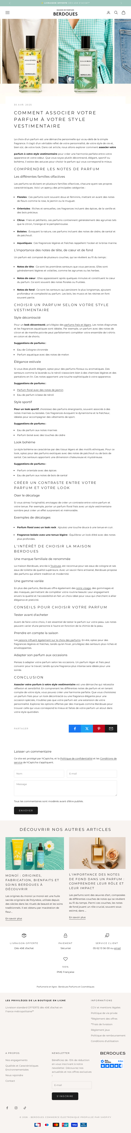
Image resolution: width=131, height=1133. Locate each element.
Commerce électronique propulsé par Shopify (78, 1117)
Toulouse (55, 565)
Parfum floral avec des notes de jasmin (40, 389)
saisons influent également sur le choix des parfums (49, 640)
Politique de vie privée (104, 1013)
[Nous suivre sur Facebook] (7, 1108)
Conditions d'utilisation (105, 1041)
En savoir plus (13, 918)
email (117, 948)
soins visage (83, 588)
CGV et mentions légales (105, 1007)
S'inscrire (65, 1096)
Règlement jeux (100, 1029)
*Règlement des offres (104, 1018)
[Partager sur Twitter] (87, 728)
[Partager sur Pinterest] (99, 728)
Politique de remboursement (108, 1035)
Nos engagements (16, 1060)
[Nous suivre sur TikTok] (25, 1108)
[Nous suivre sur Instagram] (16, 1108)
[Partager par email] (111, 728)
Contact (10, 1080)
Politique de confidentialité (76, 758)
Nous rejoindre (14, 1075)
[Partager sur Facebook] (75, 728)
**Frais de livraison (101, 1024)
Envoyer (26, 810)
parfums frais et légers (77, 324)
